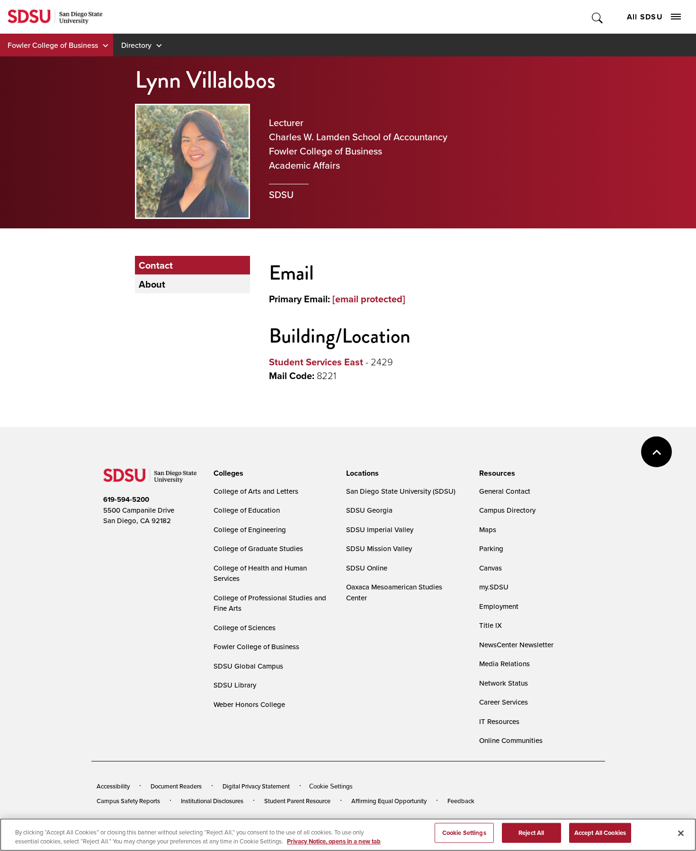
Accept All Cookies (600, 832)
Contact (156, 265)
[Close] (680, 833)
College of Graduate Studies (258, 548)
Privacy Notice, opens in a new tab (334, 841)
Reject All (531, 832)
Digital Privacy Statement (256, 786)
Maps (487, 529)
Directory (136, 45)
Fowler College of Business (53, 45)
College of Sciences (245, 628)
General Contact (504, 491)
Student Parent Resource (297, 801)
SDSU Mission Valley (379, 548)
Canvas (490, 568)
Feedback (460, 801)
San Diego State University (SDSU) (400, 491)
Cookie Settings (331, 786)
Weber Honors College (249, 704)
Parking (491, 548)
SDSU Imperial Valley (379, 529)
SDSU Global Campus (248, 666)
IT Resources (499, 721)
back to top (656, 451)
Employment (498, 606)
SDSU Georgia (369, 510)
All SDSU (645, 16)
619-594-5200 (126, 499)
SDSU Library (235, 685)
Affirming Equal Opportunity (389, 801)
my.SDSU (494, 587)
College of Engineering (250, 529)
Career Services (503, 702)
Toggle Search (598, 17)
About (152, 284)
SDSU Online (366, 568)
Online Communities (511, 740)
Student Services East (316, 362)
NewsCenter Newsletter (516, 645)
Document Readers (176, 786)
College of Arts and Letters (256, 491)
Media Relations (504, 664)
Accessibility (113, 786)
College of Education (247, 510)
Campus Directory (507, 510)
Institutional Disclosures (212, 801)
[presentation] (227, 473)
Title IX (490, 625)
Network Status (503, 683)
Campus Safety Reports (128, 801)
